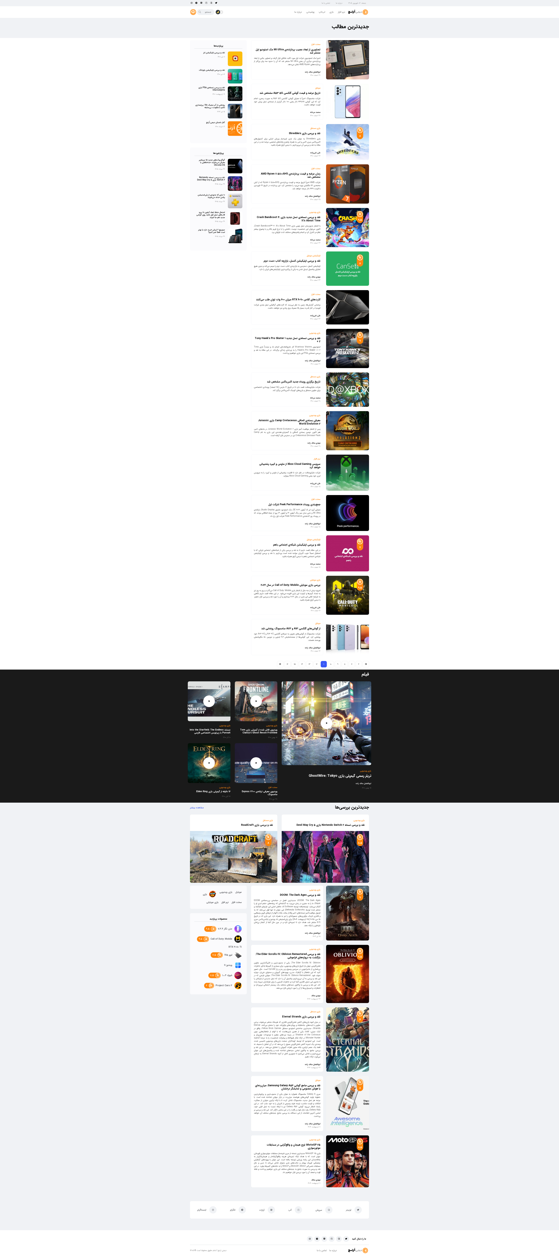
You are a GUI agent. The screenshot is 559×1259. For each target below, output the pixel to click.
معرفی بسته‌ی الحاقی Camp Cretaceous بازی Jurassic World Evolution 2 (289, 422)
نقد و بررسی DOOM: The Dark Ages (300, 895)
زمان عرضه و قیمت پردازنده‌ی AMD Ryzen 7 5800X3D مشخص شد (290, 175)
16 (287, 664)
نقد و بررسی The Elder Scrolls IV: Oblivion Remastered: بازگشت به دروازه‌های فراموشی (287, 956)
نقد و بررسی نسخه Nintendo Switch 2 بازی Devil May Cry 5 (211, 179)
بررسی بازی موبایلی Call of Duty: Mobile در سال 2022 (290, 585)
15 (295, 664)
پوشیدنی (310, 12)
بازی (331, 12)
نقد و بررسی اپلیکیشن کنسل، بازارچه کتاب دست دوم (292, 261)
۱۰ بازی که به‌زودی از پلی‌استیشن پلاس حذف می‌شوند (211, 196)
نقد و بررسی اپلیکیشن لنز (214, 52)
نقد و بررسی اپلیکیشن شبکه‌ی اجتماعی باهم (296, 545)
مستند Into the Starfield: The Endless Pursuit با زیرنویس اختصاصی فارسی (210, 731)
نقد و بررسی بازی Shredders (304, 133)
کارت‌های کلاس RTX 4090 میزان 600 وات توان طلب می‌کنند (288, 300)
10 (330, 664)
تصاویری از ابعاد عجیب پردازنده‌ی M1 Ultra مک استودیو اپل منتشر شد (288, 51)
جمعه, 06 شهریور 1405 (357, 3)
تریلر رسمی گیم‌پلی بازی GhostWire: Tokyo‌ (340, 775)
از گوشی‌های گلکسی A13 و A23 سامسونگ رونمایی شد (290, 629)
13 (309, 664)
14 (302, 664)
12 (316, 664)
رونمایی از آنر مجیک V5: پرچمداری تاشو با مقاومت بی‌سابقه (210, 106)
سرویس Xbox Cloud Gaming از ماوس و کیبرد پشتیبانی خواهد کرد (289, 465)
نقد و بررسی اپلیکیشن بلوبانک (212, 70)
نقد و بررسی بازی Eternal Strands (301, 1017)
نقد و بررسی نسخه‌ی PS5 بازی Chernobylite (211, 89)
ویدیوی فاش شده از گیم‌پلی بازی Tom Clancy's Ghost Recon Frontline (258, 731)
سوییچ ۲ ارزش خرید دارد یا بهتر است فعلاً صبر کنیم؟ (211, 231)
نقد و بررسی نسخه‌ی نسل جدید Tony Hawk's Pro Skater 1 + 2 (287, 340)
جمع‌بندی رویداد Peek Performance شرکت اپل (294, 504)
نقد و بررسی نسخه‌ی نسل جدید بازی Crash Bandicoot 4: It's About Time (288, 219)
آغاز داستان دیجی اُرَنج (215, 122)
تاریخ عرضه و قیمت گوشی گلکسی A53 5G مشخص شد (290, 93)
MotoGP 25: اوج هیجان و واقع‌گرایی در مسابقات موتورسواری (293, 1146)
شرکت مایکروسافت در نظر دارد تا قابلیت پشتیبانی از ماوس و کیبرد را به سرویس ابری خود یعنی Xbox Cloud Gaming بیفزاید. (287, 474)
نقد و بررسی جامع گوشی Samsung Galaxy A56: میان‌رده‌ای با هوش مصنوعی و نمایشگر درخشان (287, 1087)
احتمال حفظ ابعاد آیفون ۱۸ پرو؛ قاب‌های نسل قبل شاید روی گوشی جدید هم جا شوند (210, 215)
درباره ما (339, 3)
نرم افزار (341, 12)
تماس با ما (326, 3)
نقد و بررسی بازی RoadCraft (257, 825)
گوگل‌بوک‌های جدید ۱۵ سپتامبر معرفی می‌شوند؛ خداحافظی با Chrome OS (212, 162)
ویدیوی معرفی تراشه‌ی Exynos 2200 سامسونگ (259, 793)
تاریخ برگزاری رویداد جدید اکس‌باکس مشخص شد (293, 382)
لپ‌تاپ (322, 12)
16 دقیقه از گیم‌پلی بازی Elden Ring (213, 791)
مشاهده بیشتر (197, 807)
